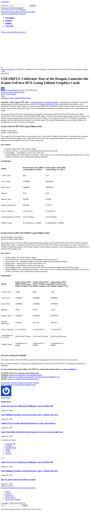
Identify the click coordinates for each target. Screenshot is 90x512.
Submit (24, 505)
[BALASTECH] (13, 14)
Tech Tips (9, 26)
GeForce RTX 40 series (9, 383)
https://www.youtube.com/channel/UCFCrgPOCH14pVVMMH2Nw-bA (34, 377)
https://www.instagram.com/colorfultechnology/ (26, 375)
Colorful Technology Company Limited (44, 102)
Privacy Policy (10, 497)
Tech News (9, 18)
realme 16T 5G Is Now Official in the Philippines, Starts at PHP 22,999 (27, 406)
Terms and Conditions (13, 499)
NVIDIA (36, 383)
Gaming (8, 23)
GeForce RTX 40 (51, 104)
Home (7, 491)
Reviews (8, 20)
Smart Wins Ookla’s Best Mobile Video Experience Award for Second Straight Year (32, 432)
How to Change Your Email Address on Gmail (18, 479)
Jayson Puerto (12, 90)
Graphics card (22, 383)
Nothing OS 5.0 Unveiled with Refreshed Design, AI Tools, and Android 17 (28, 423)
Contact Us (9, 495)
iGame (42, 104)
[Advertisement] (45, 49)
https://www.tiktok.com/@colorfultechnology (23, 379)
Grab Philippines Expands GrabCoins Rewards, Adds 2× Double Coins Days (29, 415)
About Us (8, 493)
